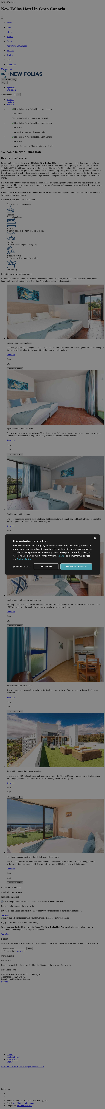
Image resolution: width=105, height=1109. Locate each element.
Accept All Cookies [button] (76, 566)
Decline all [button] (46, 566)
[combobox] (95, 538)
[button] (22, 566)
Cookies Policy (24, 559)
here (61, 555)
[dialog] (52, 554)
